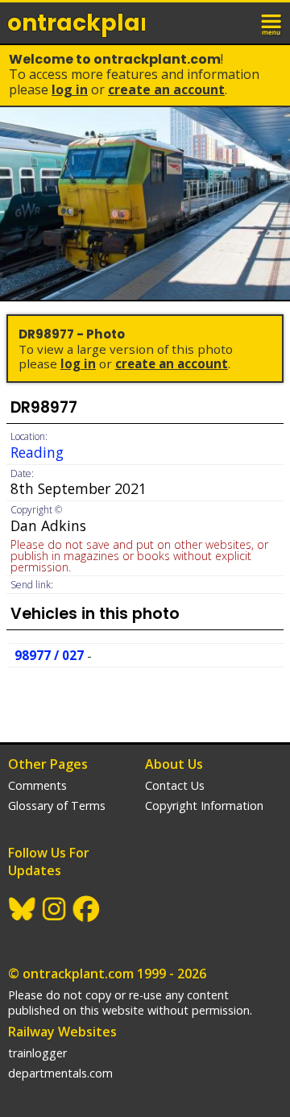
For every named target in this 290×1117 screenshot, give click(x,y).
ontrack (76, 23)
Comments (37, 785)
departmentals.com (60, 1073)
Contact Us (175, 785)
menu (272, 22)
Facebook (87, 909)
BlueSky (22, 909)
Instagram (54, 909)
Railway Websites (62, 1031)
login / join (237, 22)
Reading (37, 452)
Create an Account (166, 89)
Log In (70, 89)
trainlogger (37, 1053)
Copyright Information (204, 805)
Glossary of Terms (57, 805)
